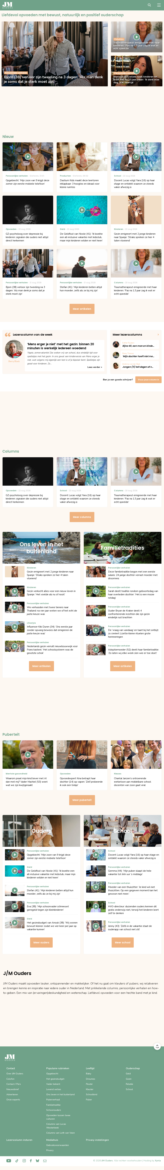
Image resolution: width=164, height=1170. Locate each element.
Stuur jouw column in (148, 379)
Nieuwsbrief (12, 1089)
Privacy (49, 1150)
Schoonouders (53, 1110)
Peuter (89, 1084)
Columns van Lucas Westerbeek (56, 1125)
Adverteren (12, 1094)
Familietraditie (53, 1104)
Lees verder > (94, 367)
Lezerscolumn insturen (19, 1140)
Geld (128, 1073)
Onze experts (13, 1099)
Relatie (129, 1084)
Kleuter (89, 1089)
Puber (89, 1099)
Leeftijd (90, 1068)
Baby (88, 1073)
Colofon (10, 1078)
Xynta (158, 1160)
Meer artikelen (82, 309)
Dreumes (90, 1078)
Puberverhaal (53, 1099)
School (129, 1089)
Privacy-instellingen (97, 1140)
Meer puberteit (82, 800)
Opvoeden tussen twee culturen (58, 1117)
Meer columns (82, 517)
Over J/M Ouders (14, 1073)
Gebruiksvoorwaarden (57, 1145)
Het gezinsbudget (55, 1078)
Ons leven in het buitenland (60, 1094)
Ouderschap (133, 1068)
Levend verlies (53, 1089)
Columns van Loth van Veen (60, 1132)
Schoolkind (91, 1094)
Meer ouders (41, 942)
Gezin (128, 1078)
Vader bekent (53, 1084)
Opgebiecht (52, 1073)
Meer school (122, 942)
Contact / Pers (13, 1084)
